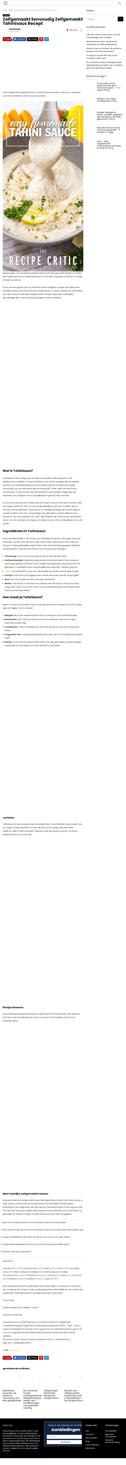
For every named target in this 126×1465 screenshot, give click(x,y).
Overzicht (90, 1434)
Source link (13, 1350)
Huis (87, 1431)
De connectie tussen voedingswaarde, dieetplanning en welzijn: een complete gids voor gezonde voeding (32, 1399)
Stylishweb (14, 29)
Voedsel (6, 15)
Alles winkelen (91, 1438)
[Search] (119, 3)
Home (5, 10)
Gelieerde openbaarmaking (112, 1441)
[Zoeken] (120, 19)
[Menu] (6, 3)
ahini (8, 571)
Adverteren (90, 1448)
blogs (11, 10)
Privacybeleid (110, 1431)
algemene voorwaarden (110, 1435)
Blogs (88, 1441)
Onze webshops (92, 1445)
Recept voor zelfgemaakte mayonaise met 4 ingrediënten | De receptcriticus (73, 1395)
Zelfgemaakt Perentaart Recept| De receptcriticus (51, 1394)
